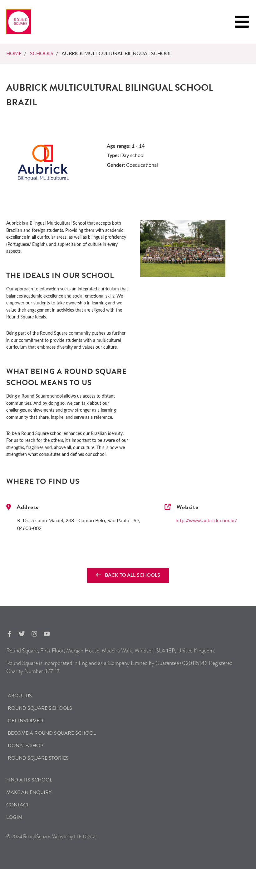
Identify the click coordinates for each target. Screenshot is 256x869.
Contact (17, 805)
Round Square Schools (40, 708)
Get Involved (25, 720)
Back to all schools (130, 575)
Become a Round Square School (52, 733)
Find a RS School (29, 780)
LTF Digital (85, 836)
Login (14, 817)
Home (14, 53)
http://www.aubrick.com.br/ (206, 520)
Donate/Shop (25, 745)
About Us (20, 695)
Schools (41, 53)
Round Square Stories (38, 758)
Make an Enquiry (29, 792)
